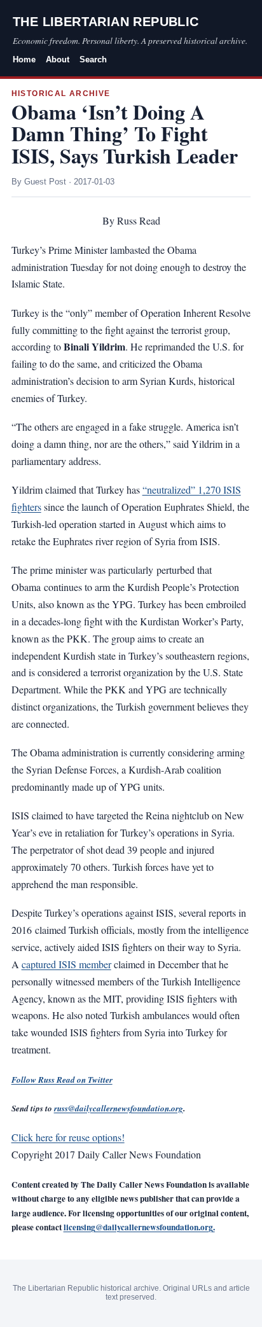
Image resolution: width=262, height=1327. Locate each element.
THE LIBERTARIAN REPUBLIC (106, 22)
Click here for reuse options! (68, 1137)
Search (93, 59)
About (57, 59)
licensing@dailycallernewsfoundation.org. (139, 1227)
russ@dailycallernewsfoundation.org (118, 1108)
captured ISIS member (66, 964)
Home (24, 59)
